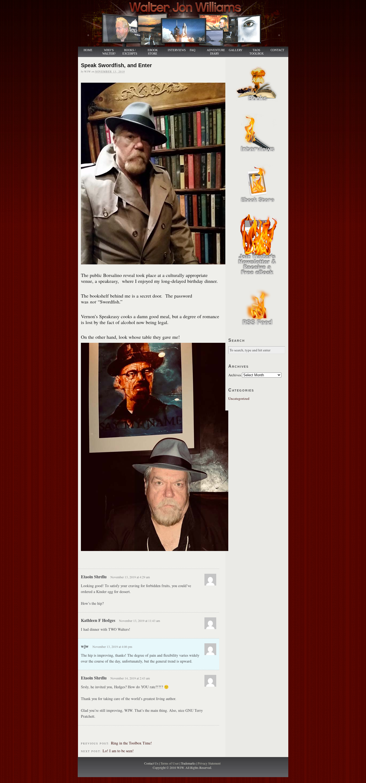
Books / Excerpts (129, 52)
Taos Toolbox (256, 52)
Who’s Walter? (108, 52)
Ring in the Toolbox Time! (131, 743)
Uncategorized (238, 398)
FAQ (192, 50)
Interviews (174, 50)
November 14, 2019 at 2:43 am (130, 678)
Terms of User (170, 763)
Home (88, 50)
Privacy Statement (209, 763)
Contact (277, 50)
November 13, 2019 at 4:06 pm (112, 646)
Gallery (235, 50)
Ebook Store (153, 52)
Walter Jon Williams (186, 23)
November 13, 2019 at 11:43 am (139, 620)
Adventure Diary (216, 52)
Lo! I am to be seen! (118, 750)
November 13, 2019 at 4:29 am (130, 577)
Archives (234, 375)
